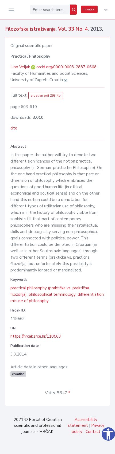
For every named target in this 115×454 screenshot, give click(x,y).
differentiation (91, 294)
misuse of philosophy (29, 300)
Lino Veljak (20, 67)
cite (13, 128)
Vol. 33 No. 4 (73, 29)
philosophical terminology (52, 294)
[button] (105, 10)
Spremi (75, 447)
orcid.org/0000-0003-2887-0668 (66, 67)
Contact (93, 431)
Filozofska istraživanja (30, 29)
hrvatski (89, 9)
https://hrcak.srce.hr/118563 (35, 336)
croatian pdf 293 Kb (46, 95)
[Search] (73, 10)
